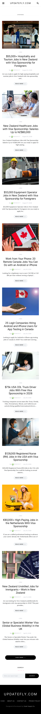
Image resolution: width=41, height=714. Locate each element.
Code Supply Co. (29, 706)
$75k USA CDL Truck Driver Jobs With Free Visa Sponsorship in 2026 (20, 390)
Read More (19, 83)
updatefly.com (20, 3)
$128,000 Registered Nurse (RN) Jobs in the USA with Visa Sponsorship (20, 456)
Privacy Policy (34, 701)
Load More (19, 657)
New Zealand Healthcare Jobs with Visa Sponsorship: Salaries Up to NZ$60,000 (20, 129)
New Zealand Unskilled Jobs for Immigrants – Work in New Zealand (20, 589)
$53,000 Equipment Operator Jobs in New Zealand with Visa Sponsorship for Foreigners (20, 195)
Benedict (16, 70)
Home (3, 701)
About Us (11, 701)
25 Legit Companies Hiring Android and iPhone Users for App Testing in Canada (20, 326)
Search (32, 676)
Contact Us (21, 701)
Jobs (20, 52)
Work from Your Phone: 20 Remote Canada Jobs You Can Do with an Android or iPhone (20, 262)
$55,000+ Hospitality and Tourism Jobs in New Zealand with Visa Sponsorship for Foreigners (20, 61)
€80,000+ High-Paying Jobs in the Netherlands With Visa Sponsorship (20, 523)
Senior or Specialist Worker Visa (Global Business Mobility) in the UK (20, 625)
